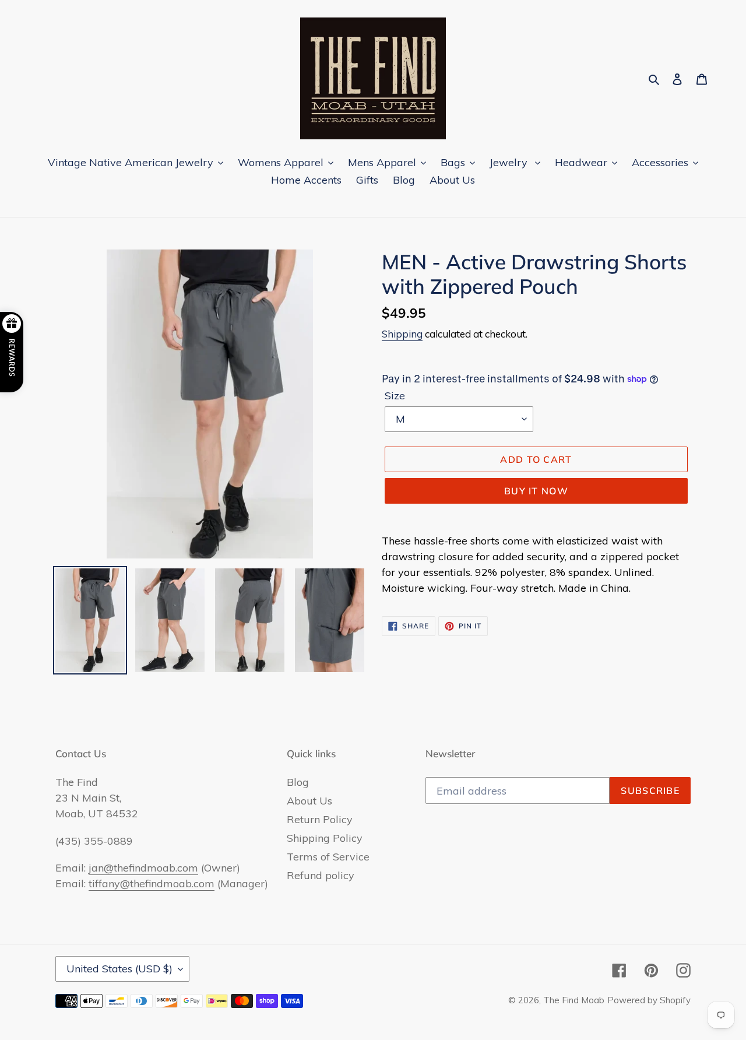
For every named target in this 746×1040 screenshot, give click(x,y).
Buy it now (536, 491)
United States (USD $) (119, 968)
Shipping (402, 334)
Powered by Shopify (649, 1000)
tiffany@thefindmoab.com (151, 883)
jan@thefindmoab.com (143, 867)
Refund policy (320, 875)
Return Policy (320, 819)
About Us (309, 800)
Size (395, 395)
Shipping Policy (325, 838)
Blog (298, 782)
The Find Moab (573, 1000)
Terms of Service (328, 856)
